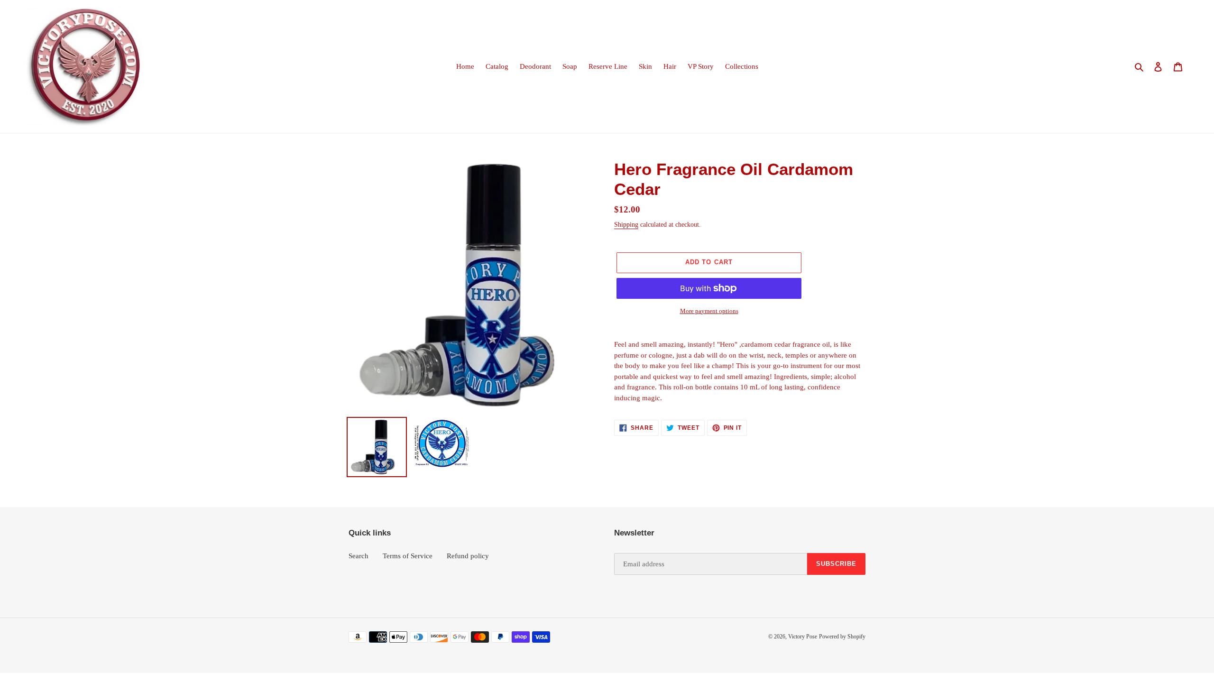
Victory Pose (802, 636)
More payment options (709, 310)
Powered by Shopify (842, 636)
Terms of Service (407, 556)
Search (358, 556)
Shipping (626, 224)
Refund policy (468, 556)
